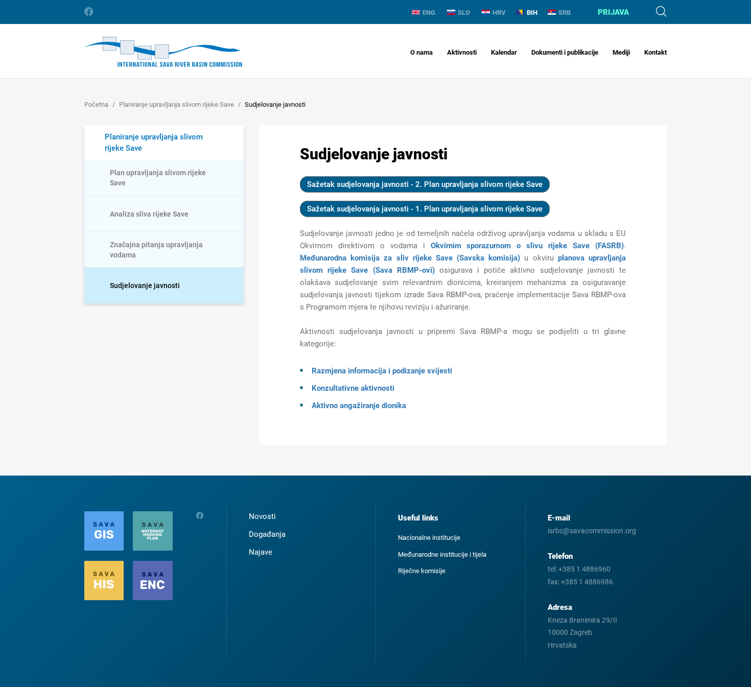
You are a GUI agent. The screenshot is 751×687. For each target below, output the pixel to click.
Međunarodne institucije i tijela (442, 554)
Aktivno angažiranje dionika (359, 405)
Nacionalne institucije (429, 537)
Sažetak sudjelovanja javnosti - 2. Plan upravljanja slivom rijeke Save (425, 184)
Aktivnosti (462, 52)
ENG (429, 12)
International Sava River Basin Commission (163, 52)
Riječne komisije (421, 571)
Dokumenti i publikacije (564, 52)
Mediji (621, 52)
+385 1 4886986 (587, 582)
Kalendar (504, 52)
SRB (564, 12)
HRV (499, 12)
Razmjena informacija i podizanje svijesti (382, 370)
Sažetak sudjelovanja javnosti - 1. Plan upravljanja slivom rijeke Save (425, 209)
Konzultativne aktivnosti (353, 388)
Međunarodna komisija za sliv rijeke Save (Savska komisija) (410, 258)
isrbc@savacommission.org (592, 531)
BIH (532, 12)
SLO (464, 12)
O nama (421, 52)
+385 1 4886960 (584, 569)
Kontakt (655, 52)
